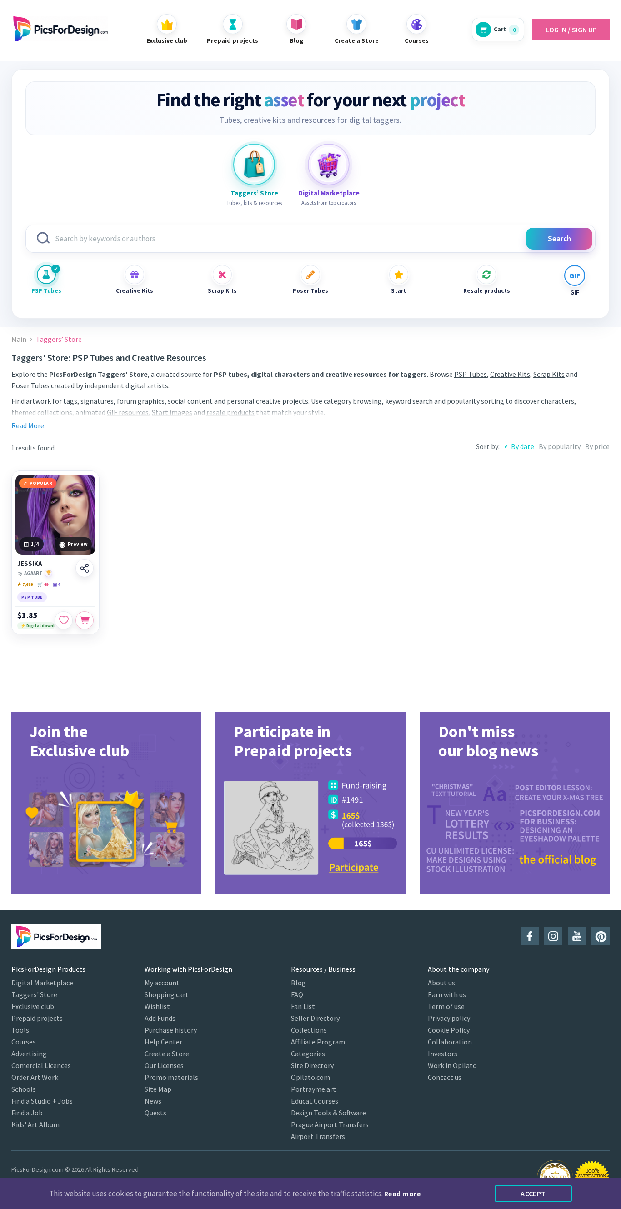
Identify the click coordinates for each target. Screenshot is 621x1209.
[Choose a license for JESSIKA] (84, 620)
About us (441, 982)
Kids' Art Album (35, 1124)
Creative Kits (134, 291)
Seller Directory (315, 1018)
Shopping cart (167, 994)
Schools (23, 1089)
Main (18, 339)
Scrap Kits (222, 291)
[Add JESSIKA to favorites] (64, 620)
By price (597, 446)
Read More (27, 425)
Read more (402, 1193)
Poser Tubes (310, 291)
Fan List (303, 1006)
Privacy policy (449, 1018)
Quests (155, 1112)
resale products (230, 412)
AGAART (33, 573)
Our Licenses (164, 1065)
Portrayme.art (313, 1089)
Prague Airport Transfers (330, 1124)
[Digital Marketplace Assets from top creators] (329, 164)
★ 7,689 (25, 584)
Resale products (486, 291)
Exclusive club (32, 1006)
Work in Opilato (452, 1065)
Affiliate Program (318, 1041)
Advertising (29, 1053)
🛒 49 (42, 584)
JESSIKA (29, 564)
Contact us (444, 1077)
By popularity (560, 446)
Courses (23, 1041)
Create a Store (167, 1053)
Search (559, 239)
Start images (172, 412)
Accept (533, 1193)
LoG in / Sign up (571, 29)
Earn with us (447, 994)
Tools (20, 1029)
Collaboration (450, 1041)
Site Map (158, 1089)
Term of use (446, 1006)
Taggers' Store (34, 994)
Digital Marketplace (42, 982)
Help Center (163, 1041)
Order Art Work (34, 1077)
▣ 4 (56, 584)
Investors (442, 1053)
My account (162, 982)
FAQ (297, 994)
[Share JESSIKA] (84, 568)
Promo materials (171, 1077)
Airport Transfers (318, 1136)
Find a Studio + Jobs (42, 1100)
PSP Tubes (46, 291)
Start (398, 291)
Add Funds (160, 1018)
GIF (574, 292)
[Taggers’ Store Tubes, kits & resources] (254, 164)
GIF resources (128, 412)
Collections (309, 1029)
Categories (308, 1053)
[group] (106, 803)
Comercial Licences (41, 1065)
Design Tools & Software (328, 1112)
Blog (298, 982)
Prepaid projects (37, 1018)
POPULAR (41, 483)
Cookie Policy (449, 1029)
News (153, 1100)
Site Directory (312, 1065)
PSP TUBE (32, 597)
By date (522, 446)
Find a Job (27, 1112)
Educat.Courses (314, 1100)
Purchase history (171, 1029)
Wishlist (157, 1006)
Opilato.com (310, 1077)
